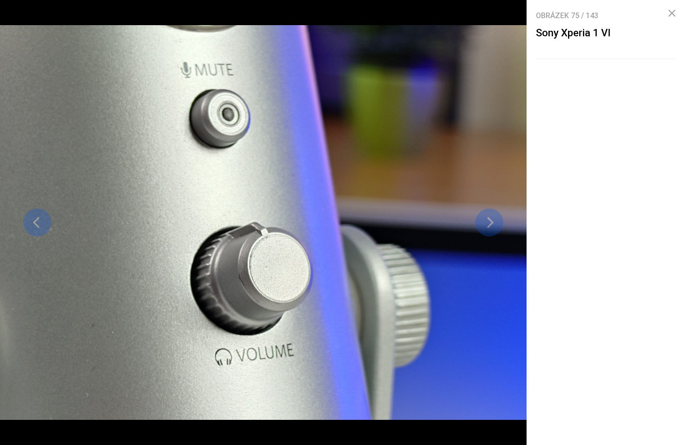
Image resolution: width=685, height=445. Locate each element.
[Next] (489, 222)
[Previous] (37, 222)
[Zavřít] (672, 13)
